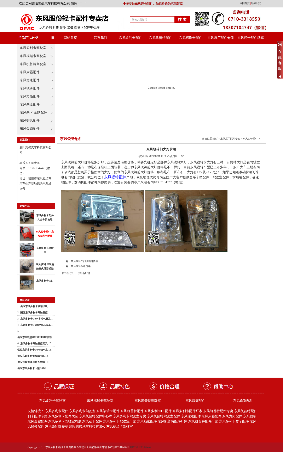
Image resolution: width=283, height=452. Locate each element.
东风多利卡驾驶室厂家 (119, 421)
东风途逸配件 (30, 80)
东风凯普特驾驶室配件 (163, 416)
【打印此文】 (68, 273)
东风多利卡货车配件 (234, 421)
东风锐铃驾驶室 (56, 426)
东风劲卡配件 (92, 421)
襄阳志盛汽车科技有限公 (87, 426)
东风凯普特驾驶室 (33, 64)
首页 (215, 138)
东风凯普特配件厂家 (172, 421)
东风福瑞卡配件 (190, 37)
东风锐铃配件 (30, 88)
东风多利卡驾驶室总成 (64, 421)
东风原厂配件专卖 (220, 37)
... (35, 306)
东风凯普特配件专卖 (218, 411)
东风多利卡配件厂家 (187, 411)
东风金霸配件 (30, 128)
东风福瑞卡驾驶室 (33, 56)
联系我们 (256, 3)
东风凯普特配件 (160, 37)
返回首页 (245, 3)
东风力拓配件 (30, 96)
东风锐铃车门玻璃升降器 (84, 261)
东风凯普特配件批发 (249, 411)
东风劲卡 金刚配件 (33, 112)
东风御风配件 (30, 120)
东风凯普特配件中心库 (95, 416)
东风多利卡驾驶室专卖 (129, 416)
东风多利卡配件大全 (63, 416)
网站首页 (70, 37)
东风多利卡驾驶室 (33, 48)
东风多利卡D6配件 (158, 411)
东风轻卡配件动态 (250, 37)
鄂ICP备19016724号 (140, 447)
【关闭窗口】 (83, 273)
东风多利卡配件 (130, 37)
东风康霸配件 (30, 72)
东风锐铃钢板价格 (81, 266)
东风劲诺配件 (30, 104)
